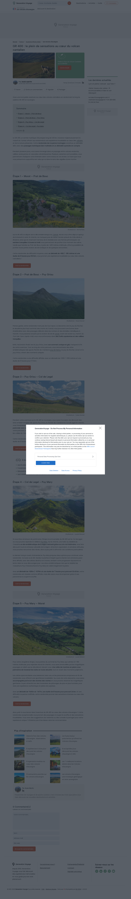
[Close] (101, 429)
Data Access (65, 470)
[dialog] (65, 449)
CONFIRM (46, 463)
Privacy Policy (77, 470)
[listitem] (65, 457)
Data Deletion (54, 470)
